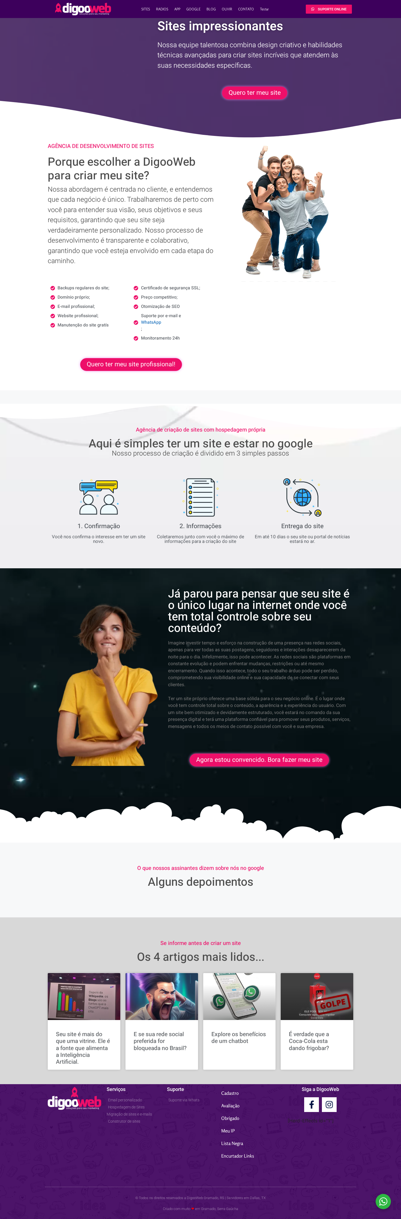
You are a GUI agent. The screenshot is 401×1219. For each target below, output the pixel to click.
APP (177, 9)
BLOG (211, 9)
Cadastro (230, 1093)
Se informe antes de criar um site (200, 943)
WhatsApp (151, 322)
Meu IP (228, 1131)
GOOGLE (193, 9)
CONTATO (246, 9)
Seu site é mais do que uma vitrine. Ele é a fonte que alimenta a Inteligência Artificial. (83, 1048)
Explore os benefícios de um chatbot (238, 1037)
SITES (145, 9)
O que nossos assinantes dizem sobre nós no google (200, 868)
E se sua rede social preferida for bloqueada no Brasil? (160, 1041)
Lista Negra (232, 1143)
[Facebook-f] (311, 1104)
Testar (264, 9)
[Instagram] (329, 1104)
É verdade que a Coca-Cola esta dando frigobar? (309, 1041)
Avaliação (230, 1105)
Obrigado (230, 1118)
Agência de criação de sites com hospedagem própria (200, 430)
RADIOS (162, 9)
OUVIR (227, 9)
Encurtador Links (237, 1156)
